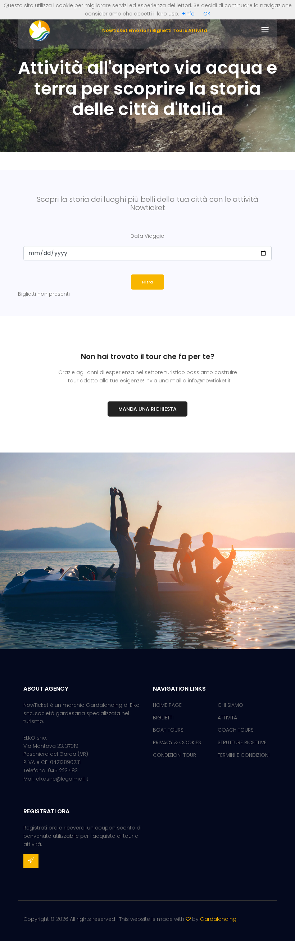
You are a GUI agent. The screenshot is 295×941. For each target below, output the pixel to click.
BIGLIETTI (163, 717)
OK (206, 13)
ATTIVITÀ (227, 717)
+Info (188, 13)
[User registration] (30, 861)
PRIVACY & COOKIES (177, 742)
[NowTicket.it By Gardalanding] (39, 30)
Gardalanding (218, 919)
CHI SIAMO (230, 705)
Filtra (147, 282)
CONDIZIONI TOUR (174, 755)
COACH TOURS (236, 729)
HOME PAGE (167, 705)
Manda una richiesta (147, 409)
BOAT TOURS (168, 729)
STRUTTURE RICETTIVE (242, 742)
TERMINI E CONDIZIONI (243, 755)
